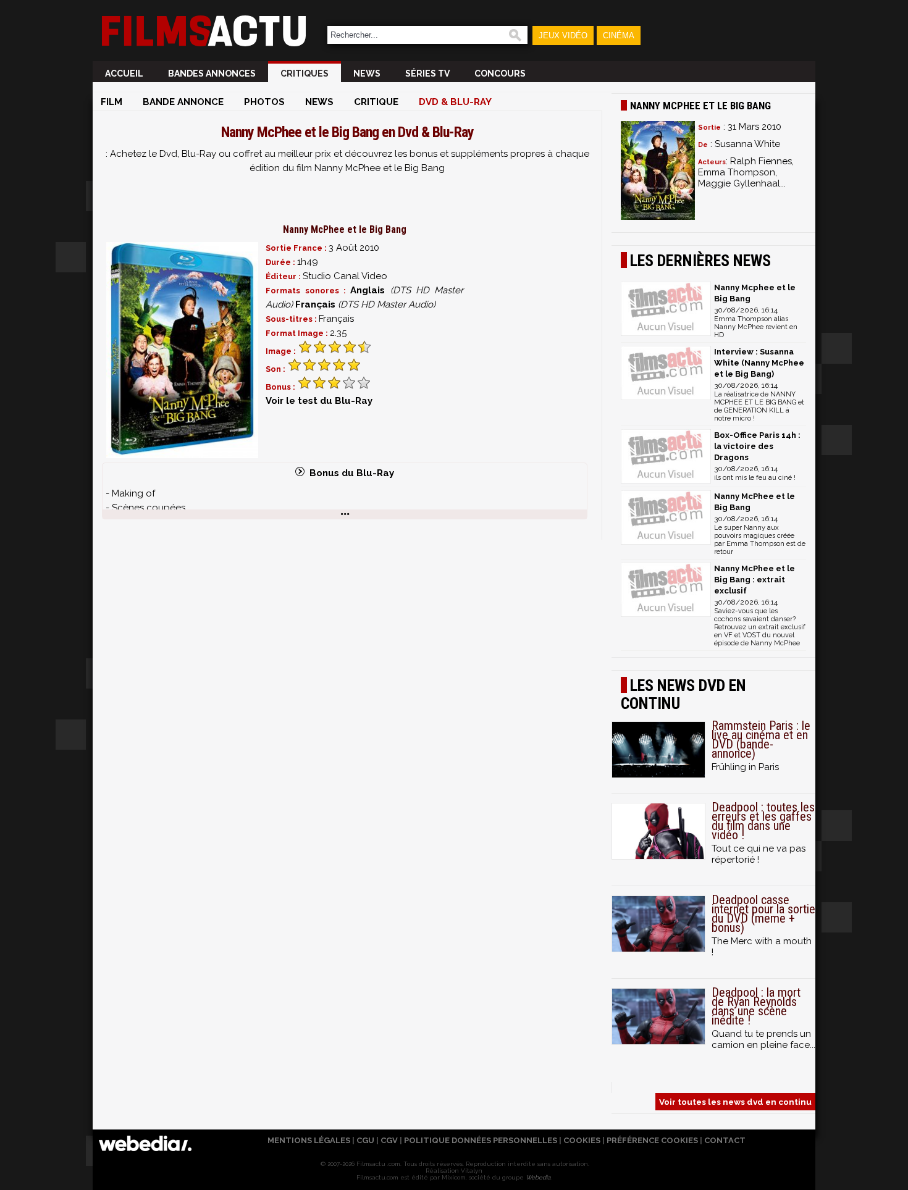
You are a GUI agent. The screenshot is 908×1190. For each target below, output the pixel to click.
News (366, 73)
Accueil (124, 73)
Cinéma (618, 35)
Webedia (538, 1177)
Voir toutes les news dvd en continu (735, 1102)
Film (111, 101)
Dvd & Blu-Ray (455, 101)
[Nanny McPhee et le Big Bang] (182, 350)
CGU (365, 1140)
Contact (725, 1140)
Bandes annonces (212, 73)
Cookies (581, 1140)
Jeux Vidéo (563, 35)
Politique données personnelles (480, 1140)
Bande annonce (183, 101)
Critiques (304, 73)
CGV (389, 1140)
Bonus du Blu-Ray (349, 473)
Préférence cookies (652, 1140)
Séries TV (427, 73)
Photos (264, 101)
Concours (500, 73)
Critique (376, 101)
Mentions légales (308, 1140)
